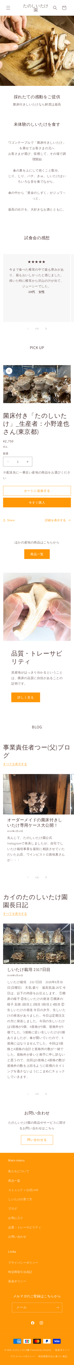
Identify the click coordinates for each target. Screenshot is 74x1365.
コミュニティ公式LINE (23, 1190)
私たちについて (18, 1171)
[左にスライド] (27, 328)
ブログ (12, 1208)
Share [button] (11, 520)
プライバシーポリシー (23, 1262)
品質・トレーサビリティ (24, 1227)
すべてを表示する (15, 764)
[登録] (57, 1307)
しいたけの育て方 (20, 1199)
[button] (8, 7)
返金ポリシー (17, 1281)
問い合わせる (37, 1140)
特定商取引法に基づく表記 (52, 1356)
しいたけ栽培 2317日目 (29, 969)
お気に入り (15, 1218)
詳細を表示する (55, 520)
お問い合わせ (17, 1236)
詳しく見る (25, 697)
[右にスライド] (46, 328)
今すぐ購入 (37, 502)
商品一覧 (37, 554)
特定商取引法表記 (20, 1272)
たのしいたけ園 (21, 1349)
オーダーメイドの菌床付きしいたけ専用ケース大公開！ (34, 822)
